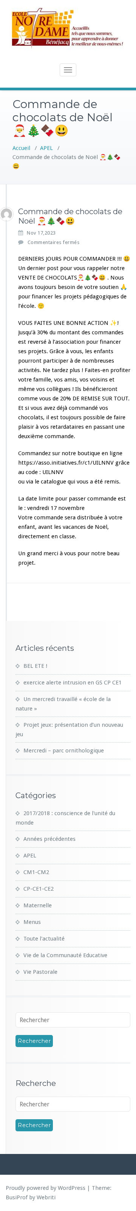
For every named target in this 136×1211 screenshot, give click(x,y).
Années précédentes (49, 839)
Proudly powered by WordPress (45, 1188)
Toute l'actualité (44, 938)
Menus (32, 922)
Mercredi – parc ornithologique (63, 750)
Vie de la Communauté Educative (65, 955)
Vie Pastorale (40, 971)
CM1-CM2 (36, 872)
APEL (46, 148)
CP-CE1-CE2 (38, 888)
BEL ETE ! (35, 666)
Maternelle (37, 905)
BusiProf (17, 1197)
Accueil (21, 148)
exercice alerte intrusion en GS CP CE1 (72, 682)
